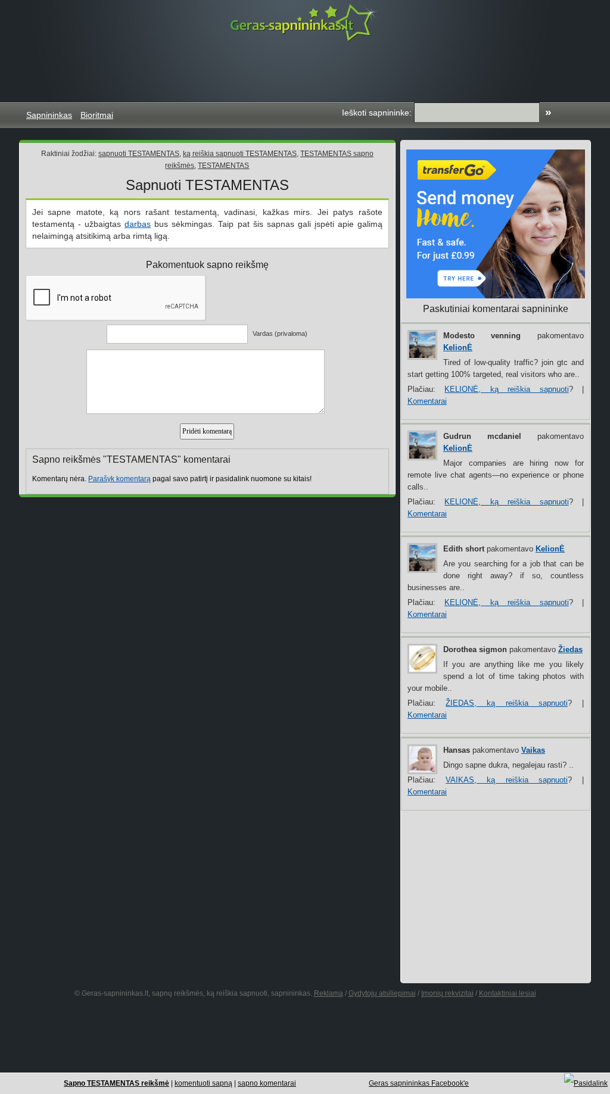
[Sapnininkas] (305, 22)
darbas (138, 224)
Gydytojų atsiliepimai (382, 993)
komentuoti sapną (203, 1083)
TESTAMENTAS (223, 165)
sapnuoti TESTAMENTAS (138, 153)
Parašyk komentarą (119, 479)
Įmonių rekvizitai (447, 993)
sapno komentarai (267, 1083)
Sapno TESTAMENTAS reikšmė (116, 1083)
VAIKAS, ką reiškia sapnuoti (507, 779)
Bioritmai (96, 115)
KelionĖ (457, 347)
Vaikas (533, 750)
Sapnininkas (49, 115)
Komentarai (427, 401)
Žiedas (570, 649)
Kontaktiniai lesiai (507, 993)
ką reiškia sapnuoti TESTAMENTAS (240, 153)
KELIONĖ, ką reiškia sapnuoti (506, 389)
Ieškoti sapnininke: (377, 112)
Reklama (328, 993)
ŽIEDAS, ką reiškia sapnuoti (507, 703)
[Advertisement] (305, 72)
